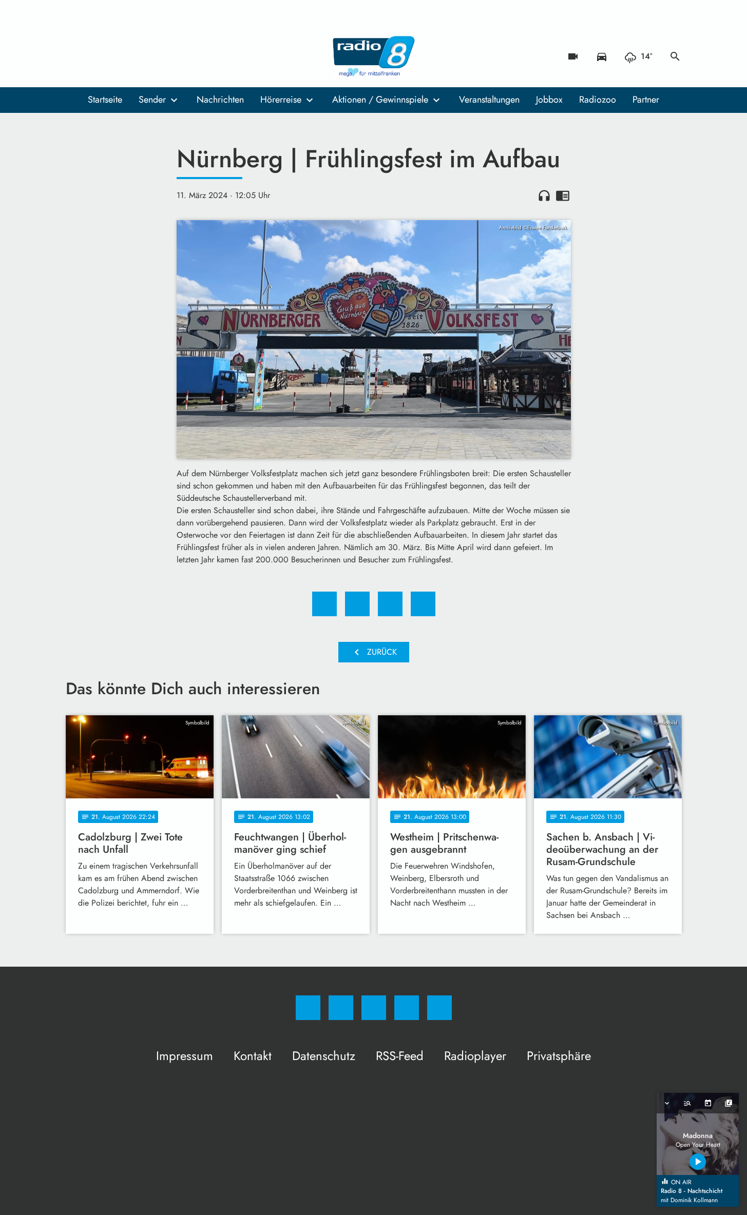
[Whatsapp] (117, 56)
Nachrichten (220, 99)
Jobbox (549, 99)
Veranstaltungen (489, 99)
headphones (544, 195)
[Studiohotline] (137, 56)
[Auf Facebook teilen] (324, 604)
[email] (158, 56)
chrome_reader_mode (563, 195)
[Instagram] (96, 56)
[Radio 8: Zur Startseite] (373, 56)
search (675, 56)
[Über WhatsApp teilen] (390, 604)
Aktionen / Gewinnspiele (380, 99)
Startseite (105, 99)
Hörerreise (280, 99)
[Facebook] (76, 56)
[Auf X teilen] (357, 604)
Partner (646, 99)
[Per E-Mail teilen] (423, 604)
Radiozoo (597, 99)
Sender (152, 99)
